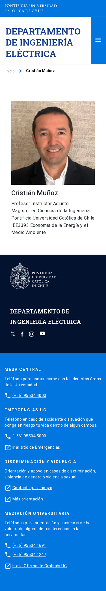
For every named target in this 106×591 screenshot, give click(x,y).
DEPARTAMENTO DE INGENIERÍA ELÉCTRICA (43, 42)
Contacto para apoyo (32, 487)
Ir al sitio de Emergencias (36, 447)
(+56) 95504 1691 (29, 545)
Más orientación (27, 499)
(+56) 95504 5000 (29, 436)
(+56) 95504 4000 (29, 395)
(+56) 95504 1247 (29, 554)
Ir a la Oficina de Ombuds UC (39, 566)
